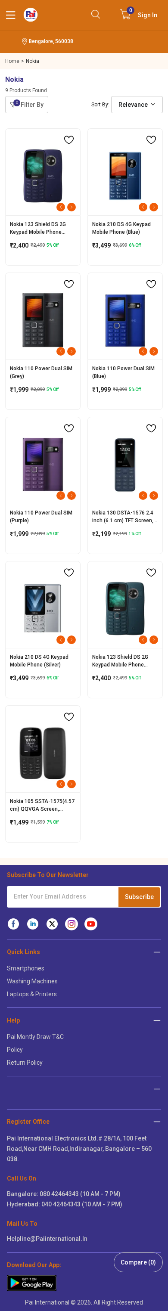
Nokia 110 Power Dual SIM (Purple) (41, 517)
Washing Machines (32, 981)
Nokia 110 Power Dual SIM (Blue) (123, 372)
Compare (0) (138, 1262)
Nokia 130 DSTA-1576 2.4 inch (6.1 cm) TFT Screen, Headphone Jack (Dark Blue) (122, 517)
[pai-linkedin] (32, 923)
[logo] (30, 14)
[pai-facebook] (13, 923)
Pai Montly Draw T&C (35, 1036)
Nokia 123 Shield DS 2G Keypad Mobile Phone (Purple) (38, 228)
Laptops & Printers (32, 994)
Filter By (30, 104)
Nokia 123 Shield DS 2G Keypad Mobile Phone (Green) (120, 661)
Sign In (143, 13)
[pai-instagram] (71, 923)
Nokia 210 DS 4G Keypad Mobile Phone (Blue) (121, 228)
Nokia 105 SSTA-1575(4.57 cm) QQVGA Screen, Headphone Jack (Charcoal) (42, 805)
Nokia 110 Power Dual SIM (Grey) (41, 372)
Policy (15, 1049)
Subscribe (139, 896)
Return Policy (25, 1062)
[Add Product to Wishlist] (69, 140)
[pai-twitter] (52, 923)
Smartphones (25, 968)
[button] (157, 1121)
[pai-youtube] (90, 923)
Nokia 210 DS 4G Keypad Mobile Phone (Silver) (39, 661)
